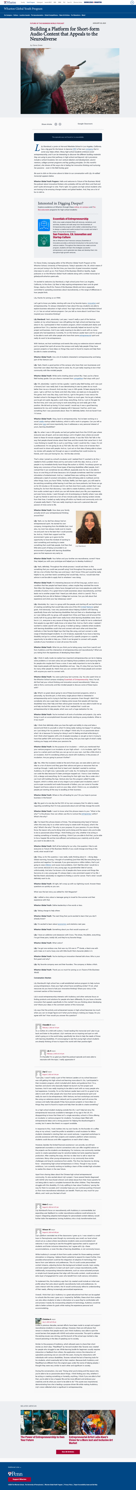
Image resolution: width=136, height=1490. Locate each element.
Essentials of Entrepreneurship (76, 680)
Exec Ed (69, 2)
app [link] (44, 424)
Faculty (23, 2)
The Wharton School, (18, 1485)
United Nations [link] (87, 607)
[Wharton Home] (10, 2)
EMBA (59, 2)
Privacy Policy (68, 1485)
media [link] (41, 422)
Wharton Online (78, 2)
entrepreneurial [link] (85, 336)
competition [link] (78, 379)
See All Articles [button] (68, 1452)
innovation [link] (92, 303)
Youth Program (31, 2)
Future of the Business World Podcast (47, 23)
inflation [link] (48, 865)
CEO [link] (74, 149)
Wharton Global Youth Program (54, 1485)
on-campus (84, 207)
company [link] (89, 149)
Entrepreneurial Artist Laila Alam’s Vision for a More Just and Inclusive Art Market (91, 1440)
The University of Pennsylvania (34, 1485)
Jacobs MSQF (48, 2)
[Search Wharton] (132, 2)
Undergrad (40, 2)
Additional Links (14, 1467)
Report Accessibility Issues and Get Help (85, 1485)
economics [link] (62, 924)
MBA (55, 2)
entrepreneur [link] (86, 814)
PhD (64, 2)
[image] (54, 123)
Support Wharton (19, 1479)
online (76, 207)
